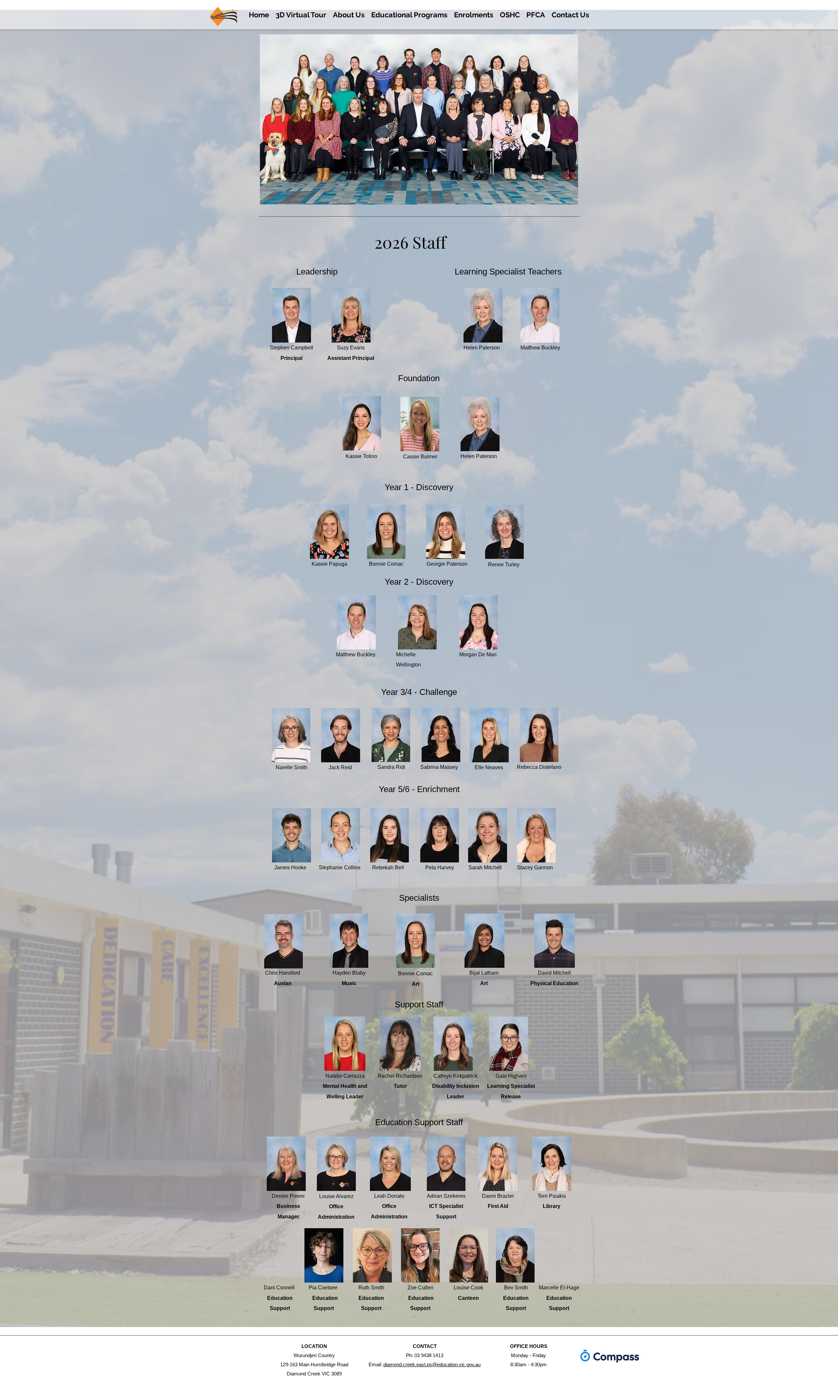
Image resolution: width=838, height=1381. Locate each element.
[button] (349, 15)
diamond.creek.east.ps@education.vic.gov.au (432, 1364)
